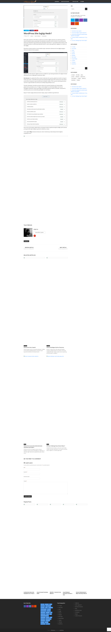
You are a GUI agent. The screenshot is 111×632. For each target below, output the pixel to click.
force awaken (43, 609)
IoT (51, 612)
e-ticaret (42, 607)
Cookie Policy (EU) (78, 615)
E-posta (25, 471)
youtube (48, 623)
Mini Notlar (74, 57)
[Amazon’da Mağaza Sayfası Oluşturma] (57, 300)
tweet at (26, 30)
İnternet (73, 53)
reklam (47, 617)
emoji (46, 607)
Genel (36, 36)
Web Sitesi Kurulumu (79, 606)
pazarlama (43, 617)
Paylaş (32, 30)
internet (47, 612)
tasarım (42, 622)
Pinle (37, 30)
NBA (50, 614)
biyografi (43, 605)
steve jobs (48, 620)
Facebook (50, 607)
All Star (42, 604)
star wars (43, 620)
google (48, 609)
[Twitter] (73, 20)
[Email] (77, 23)
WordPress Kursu (78, 610)
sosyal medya (48, 619)
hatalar (48, 610)
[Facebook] (77, 20)
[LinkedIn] (85, 20)
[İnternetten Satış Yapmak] (34, 300)
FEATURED (74, 48)
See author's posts (39, 232)
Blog (76, 608)
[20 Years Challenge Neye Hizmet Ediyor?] (57, 399)
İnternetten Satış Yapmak (30, 347)
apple (51, 604)
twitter (46, 622)
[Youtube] (73, 23)
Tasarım (73, 60)
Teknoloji (38, 36)
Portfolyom (75, 1)
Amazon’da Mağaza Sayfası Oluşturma (55, 347)
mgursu (31, 36)
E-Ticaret (25, 345)
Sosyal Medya (74, 58)
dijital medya (48, 605)
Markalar (73, 55)
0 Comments (44, 36)
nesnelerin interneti (44, 615)
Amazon (46, 604)
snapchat (43, 619)
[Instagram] (81, 20)
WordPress (74, 63)
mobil (47, 614)
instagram (43, 612)
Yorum (25, 481)
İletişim (82, 1)
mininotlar (43, 614)
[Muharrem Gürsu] (30, 1)
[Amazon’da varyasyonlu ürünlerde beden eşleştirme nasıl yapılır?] (34, 399)
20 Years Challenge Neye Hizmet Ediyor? (56, 446)
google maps (43, 610)
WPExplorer (53, 630)
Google (73, 52)
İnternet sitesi (26, 476)
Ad (24, 467)
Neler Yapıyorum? (65, 1)
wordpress (26, 241)
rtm (51, 617)
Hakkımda (57, 1)
